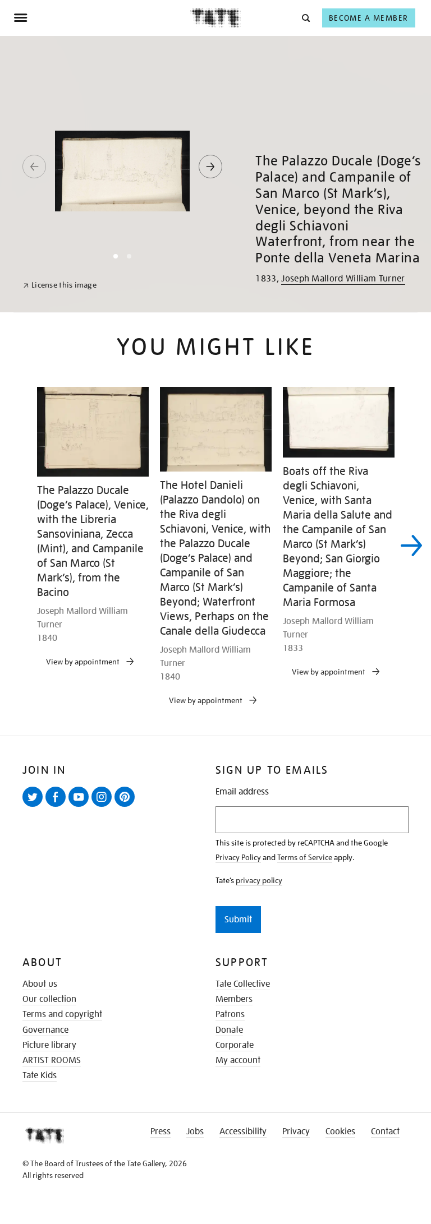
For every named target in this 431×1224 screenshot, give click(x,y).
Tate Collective (243, 984)
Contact (385, 1131)
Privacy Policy (238, 857)
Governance (45, 1030)
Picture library (49, 1045)
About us (39, 984)
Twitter (35, 806)
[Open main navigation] (101, 18)
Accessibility (243, 1131)
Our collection (49, 999)
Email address (242, 792)
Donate (229, 1030)
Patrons (230, 1014)
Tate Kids (39, 1075)
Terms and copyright (62, 1014)
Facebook (58, 806)
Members (234, 999)
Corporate (235, 1045)
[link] (59, 285)
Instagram (104, 806)
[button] (305, 17)
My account (238, 1060)
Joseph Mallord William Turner (343, 278)
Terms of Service (304, 857)
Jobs (195, 1131)
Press (160, 1131)
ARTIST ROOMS (51, 1060)
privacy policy (259, 880)
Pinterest (127, 806)
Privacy (296, 1131)
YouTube (81, 806)
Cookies (340, 1131)
